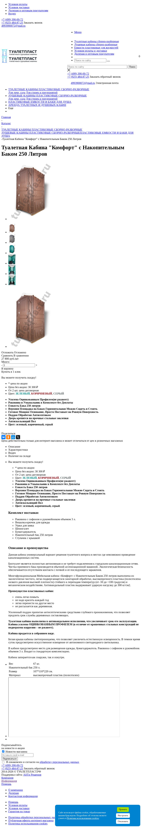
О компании (15, 789)
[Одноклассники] (8, 437)
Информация (9, 780)
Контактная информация (23, 796)
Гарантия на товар (19, 811)
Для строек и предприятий (41, 92)
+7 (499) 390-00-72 (12, 19)
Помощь (6, 784)
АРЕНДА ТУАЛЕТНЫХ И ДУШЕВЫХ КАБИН (37, 105)
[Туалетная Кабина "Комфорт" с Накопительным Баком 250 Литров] (30, 218)
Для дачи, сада (16, 92)
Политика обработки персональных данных (34, 817)
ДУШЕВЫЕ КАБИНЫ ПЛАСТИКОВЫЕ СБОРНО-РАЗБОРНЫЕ (47, 95)
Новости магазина (16, 751)
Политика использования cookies (27, 823)
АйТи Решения (32, 774)
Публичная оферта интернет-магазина (31, 820)
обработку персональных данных (59, 762)
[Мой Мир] (13, 437)
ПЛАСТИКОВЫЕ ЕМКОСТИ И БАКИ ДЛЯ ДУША (39, 101)
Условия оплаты (17, 805)
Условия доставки (18, 808)
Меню (78, 32)
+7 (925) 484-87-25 (12, 22)
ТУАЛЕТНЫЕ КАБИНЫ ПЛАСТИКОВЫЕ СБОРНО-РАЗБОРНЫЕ (48, 89)
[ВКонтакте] (3, 437)
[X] (18, 437)
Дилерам (13, 793)
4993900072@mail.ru (13, 25)
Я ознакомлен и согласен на (42, 762)
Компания (7, 777)
